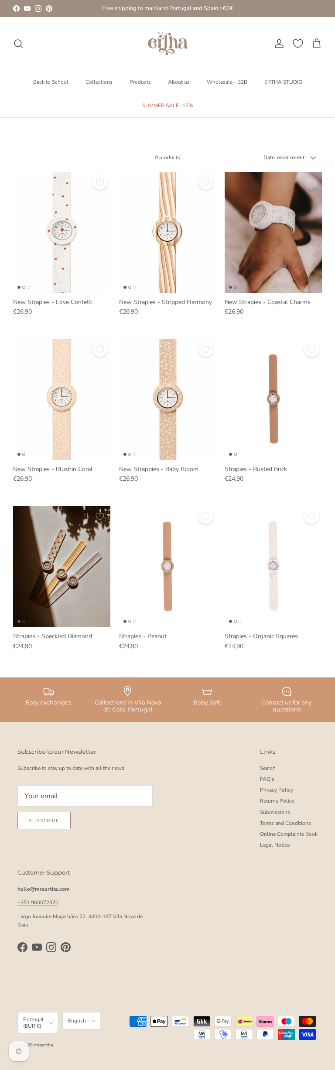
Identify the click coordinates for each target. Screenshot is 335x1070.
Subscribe (44, 820)
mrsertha (43, 1045)
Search (268, 768)
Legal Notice (275, 844)
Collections (99, 82)
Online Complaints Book (289, 834)
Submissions (275, 812)
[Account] (277, 43)
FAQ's (267, 779)
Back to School (50, 82)
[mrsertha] (168, 44)
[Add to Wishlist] (99, 182)
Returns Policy (277, 800)
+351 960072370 (37, 902)
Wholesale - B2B (227, 82)
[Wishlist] (298, 43)
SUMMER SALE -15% (167, 105)
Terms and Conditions (285, 823)
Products (140, 82)
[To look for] (18, 43)
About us (179, 82)
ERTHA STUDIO (283, 82)
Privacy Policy (276, 789)
